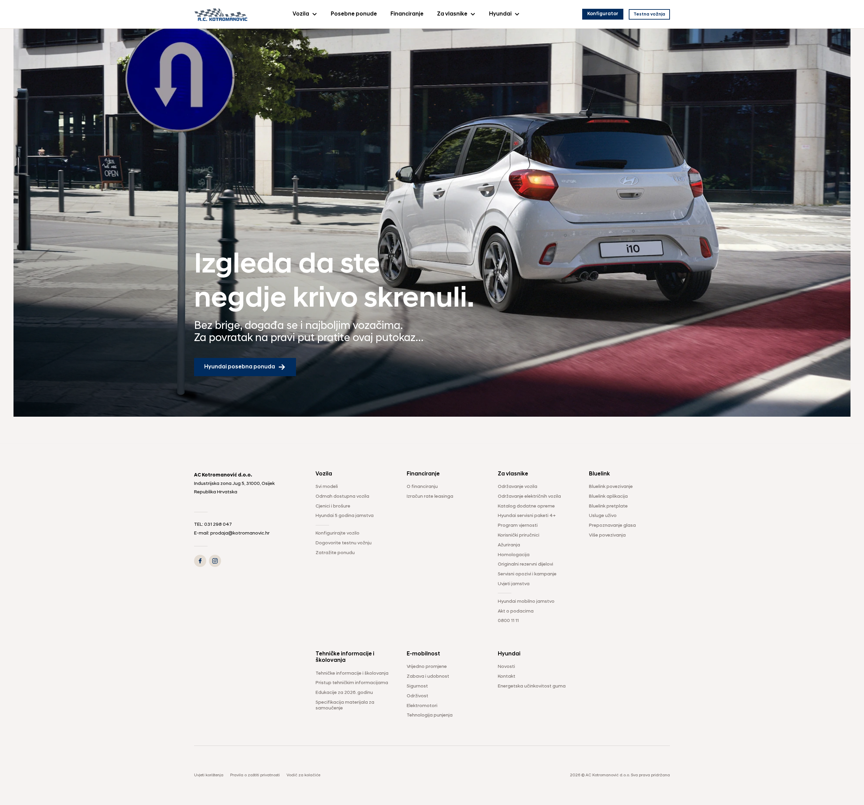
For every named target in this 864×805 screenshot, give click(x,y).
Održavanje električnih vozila (529, 496)
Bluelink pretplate (608, 506)
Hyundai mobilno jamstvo (526, 601)
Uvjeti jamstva (514, 584)
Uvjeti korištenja (208, 775)
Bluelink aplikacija (608, 496)
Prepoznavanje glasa (612, 525)
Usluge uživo (603, 515)
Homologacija (514, 554)
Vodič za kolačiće (303, 775)
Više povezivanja (607, 535)
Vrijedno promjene (427, 666)
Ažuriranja (509, 545)
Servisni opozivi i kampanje (527, 574)
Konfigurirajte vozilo (337, 533)
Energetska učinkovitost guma (532, 686)
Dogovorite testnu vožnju (344, 543)
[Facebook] (200, 561)
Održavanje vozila (517, 486)
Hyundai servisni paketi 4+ (527, 515)
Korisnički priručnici (518, 535)
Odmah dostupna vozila (342, 496)
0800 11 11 (508, 620)
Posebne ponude (354, 14)
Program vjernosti (518, 525)
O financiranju (422, 486)
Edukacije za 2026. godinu (344, 692)
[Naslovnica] (221, 14)
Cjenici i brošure (333, 506)
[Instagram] (215, 561)
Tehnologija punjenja (430, 715)
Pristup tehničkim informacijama (352, 682)
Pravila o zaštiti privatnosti (255, 775)
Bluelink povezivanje (611, 486)
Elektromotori (422, 705)
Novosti (506, 666)
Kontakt (506, 676)
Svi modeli (327, 486)
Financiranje (407, 14)
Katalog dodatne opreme (526, 506)
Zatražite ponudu (335, 552)
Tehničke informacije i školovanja (352, 673)
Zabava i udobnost (428, 676)
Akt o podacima (516, 611)
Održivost (417, 696)
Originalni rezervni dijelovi (525, 564)
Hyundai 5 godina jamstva (345, 515)
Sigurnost (417, 686)
